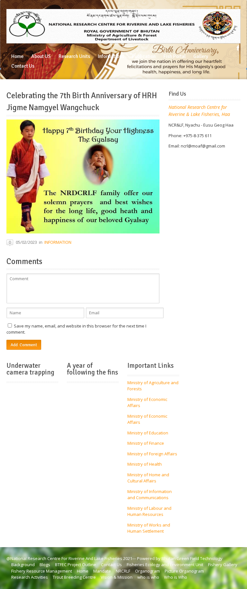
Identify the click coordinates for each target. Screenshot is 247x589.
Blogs (45, 564)
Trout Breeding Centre (74, 577)
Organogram (147, 571)
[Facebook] (238, 48)
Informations (111, 56)
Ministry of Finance (145, 443)
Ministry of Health (144, 464)
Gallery (200, 56)
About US (41, 56)
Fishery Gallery (222, 564)
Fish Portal (174, 56)
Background (23, 564)
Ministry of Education (147, 433)
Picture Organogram (184, 571)
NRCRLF (123, 571)
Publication (144, 56)
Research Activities (29, 577)
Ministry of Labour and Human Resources (149, 511)
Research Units (74, 56)
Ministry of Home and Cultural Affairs (148, 478)
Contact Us (22, 66)
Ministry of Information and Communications (149, 495)
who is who (148, 577)
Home (17, 56)
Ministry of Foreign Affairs (152, 454)
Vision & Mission (117, 577)
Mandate (102, 571)
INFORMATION (57, 242)
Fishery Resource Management (41, 571)
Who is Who (175, 577)
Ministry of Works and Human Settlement (148, 528)
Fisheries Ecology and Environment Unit (165, 564)
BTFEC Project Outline (75, 564)
